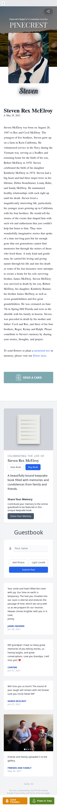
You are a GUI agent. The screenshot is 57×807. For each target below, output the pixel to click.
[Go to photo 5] (32, 749)
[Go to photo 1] (24, 749)
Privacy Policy (19, 793)
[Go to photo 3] (28, 749)
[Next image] (50, 733)
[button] (28, 732)
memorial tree (42, 350)
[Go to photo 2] (26, 749)
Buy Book (33, 467)
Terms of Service (37, 793)
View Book (15, 467)
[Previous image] (7, 733)
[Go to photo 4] (30, 749)
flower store (39, 355)
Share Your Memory (20, 516)
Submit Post (28, 569)
